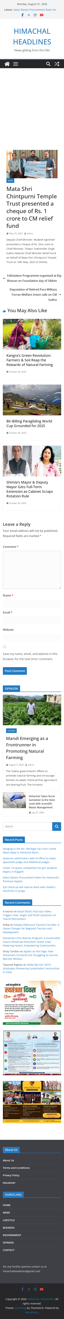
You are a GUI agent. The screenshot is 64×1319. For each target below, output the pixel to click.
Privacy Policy (11, 1175)
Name (8, 595)
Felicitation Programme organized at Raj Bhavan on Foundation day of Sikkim (34, 278)
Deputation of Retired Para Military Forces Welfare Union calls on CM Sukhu (33, 294)
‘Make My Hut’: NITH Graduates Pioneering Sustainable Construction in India (31, 968)
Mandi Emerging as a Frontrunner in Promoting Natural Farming (27, 747)
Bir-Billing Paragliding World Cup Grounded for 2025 (29, 423)
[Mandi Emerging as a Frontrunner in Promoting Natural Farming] (32, 710)
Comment (10, 547)
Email (7, 612)
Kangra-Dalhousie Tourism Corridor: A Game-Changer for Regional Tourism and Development (31, 928)
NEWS (10, 180)
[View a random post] (57, 64)
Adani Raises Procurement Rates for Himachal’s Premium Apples (34, 11)
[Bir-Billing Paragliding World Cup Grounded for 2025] (32, 387)
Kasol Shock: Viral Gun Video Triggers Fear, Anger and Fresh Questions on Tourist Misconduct (29, 915)
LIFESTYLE (9, 1220)
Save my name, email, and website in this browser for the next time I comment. (30, 656)
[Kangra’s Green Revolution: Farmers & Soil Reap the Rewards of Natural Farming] (32, 321)
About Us (8, 1160)
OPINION (11, 730)
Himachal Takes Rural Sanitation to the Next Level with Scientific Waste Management (42, 801)
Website (8, 630)
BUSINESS (9, 1227)
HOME (6, 1205)
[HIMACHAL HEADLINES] (7, 64)
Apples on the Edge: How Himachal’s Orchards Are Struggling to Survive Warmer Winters (30, 955)
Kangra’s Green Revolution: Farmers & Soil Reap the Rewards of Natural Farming (29, 360)
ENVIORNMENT (12, 1235)
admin (30, 233)
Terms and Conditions (16, 1167)
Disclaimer (9, 1182)
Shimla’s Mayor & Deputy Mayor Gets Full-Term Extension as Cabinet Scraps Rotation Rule (29, 489)
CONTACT (8, 1250)
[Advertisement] (32, 113)
